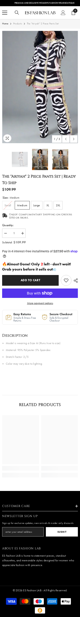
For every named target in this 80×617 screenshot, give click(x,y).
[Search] (16, 12)
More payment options (40, 303)
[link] (66, 280)
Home (5, 23)
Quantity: (8, 225)
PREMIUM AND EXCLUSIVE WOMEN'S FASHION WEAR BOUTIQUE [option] (40, 3)
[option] (40, 87)
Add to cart (30, 280)
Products (17, 23)
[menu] (4, 12)
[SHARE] (74, 280)
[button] (66, 139)
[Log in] (63, 12)
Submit (61, 531)
